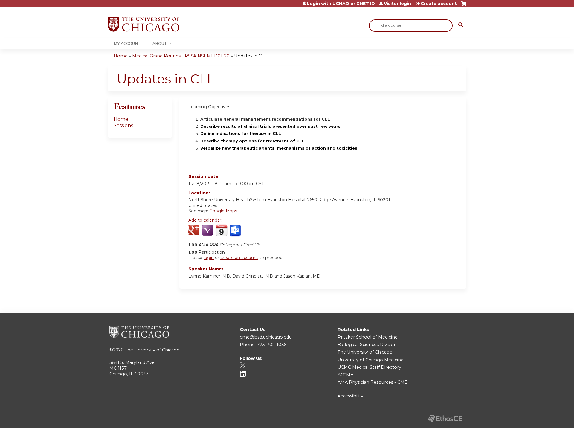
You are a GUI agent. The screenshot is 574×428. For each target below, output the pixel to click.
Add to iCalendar (221, 230)
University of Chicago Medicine (371, 359)
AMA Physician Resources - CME (372, 382)
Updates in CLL (250, 56)
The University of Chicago (152, 350)
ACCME (345, 374)
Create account (439, 3)
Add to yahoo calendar (208, 231)
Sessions (123, 125)
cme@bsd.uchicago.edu (266, 337)
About (159, 43)
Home (121, 56)
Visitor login (397, 3)
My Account (127, 43)
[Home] (143, 24)
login (209, 257)
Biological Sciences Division (367, 344)
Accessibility (350, 396)
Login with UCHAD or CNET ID (341, 3)
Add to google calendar (194, 231)
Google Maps (223, 211)
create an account (239, 257)
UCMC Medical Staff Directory (369, 367)
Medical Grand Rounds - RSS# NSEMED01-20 (181, 56)
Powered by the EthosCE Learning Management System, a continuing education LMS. (445, 418)
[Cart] (463, 5)
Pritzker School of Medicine (368, 337)
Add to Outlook (236, 231)
